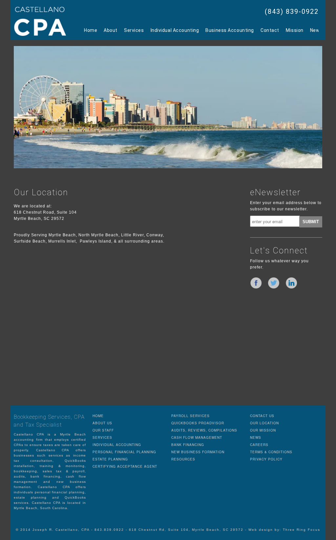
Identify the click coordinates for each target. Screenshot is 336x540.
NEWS (255, 437)
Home (90, 30)
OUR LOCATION (264, 423)
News (316, 30)
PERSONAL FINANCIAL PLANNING (124, 452)
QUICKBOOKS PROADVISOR (197, 423)
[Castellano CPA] (40, 21)
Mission (295, 30)
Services (134, 30)
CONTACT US (262, 415)
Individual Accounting (175, 30)
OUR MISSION (263, 430)
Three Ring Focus (301, 529)
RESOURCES (183, 459)
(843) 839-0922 (292, 11)
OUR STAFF (103, 430)
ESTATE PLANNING (110, 459)
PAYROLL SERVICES (190, 415)
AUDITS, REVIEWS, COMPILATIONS (204, 430)
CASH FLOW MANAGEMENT (196, 437)
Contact (270, 30)
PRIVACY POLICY (266, 459)
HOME (98, 415)
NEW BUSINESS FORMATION (197, 452)
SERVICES (102, 437)
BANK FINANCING (187, 444)
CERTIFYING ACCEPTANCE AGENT (125, 466)
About (110, 30)
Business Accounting (229, 30)
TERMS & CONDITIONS (271, 452)
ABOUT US (102, 423)
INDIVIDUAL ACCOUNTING (117, 444)
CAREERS (259, 444)
